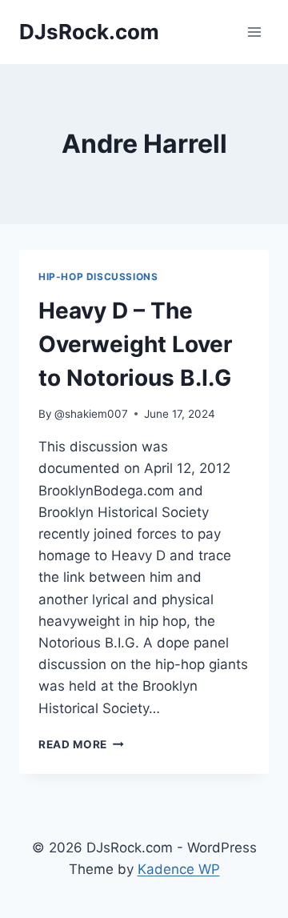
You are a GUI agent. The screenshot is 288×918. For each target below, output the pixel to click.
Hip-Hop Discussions (98, 277)
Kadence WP (179, 869)
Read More (81, 744)
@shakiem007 (91, 413)
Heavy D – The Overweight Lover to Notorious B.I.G (135, 344)
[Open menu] (254, 31)
